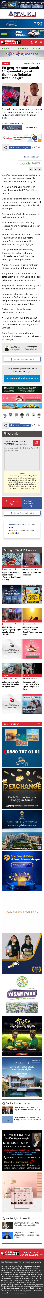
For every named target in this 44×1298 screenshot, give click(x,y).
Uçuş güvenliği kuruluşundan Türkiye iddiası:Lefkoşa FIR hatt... (28, 1118)
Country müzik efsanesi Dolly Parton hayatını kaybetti (26, 1224)
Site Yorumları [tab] (12, 501)
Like (16, 147)
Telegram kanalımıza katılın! (23, 378)
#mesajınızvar (15, 350)
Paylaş (26, 147)
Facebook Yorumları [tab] (28, 502)
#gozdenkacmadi (31, 349)
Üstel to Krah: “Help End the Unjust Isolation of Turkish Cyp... (27, 1108)
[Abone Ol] (30, 163)
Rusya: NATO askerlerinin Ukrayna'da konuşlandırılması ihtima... (27, 1235)
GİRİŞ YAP (36, 443)
